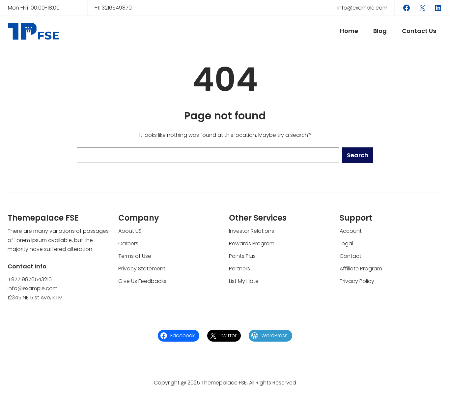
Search (357, 155)
